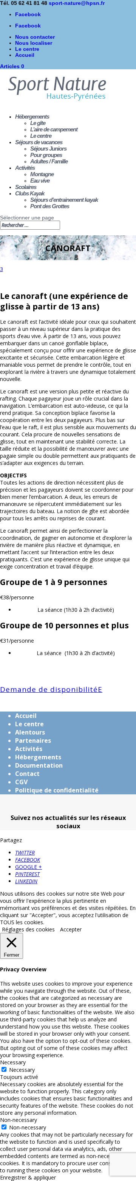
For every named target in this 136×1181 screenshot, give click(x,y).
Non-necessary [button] (18, 1119)
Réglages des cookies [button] (28, 929)
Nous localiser (33, 43)
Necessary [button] (13, 1062)
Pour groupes (46, 155)
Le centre (27, 49)
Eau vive (39, 180)
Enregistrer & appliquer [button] (28, 1177)
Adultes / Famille (49, 161)
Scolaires (25, 187)
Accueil (24, 55)
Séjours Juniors (48, 148)
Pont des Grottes (49, 206)
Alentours (30, 732)
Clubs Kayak (29, 193)
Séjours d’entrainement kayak (64, 200)
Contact (27, 774)
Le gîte (37, 123)
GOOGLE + (28, 866)
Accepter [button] (71, 929)
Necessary (22, 1069)
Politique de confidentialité (57, 790)
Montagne (42, 174)
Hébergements (32, 116)
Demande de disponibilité (49, 689)
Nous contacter (35, 37)
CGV (21, 782)
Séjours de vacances (38, 142)
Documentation (39, 765)
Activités (25, 168)
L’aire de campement (53, 129)
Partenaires (33, 740)
